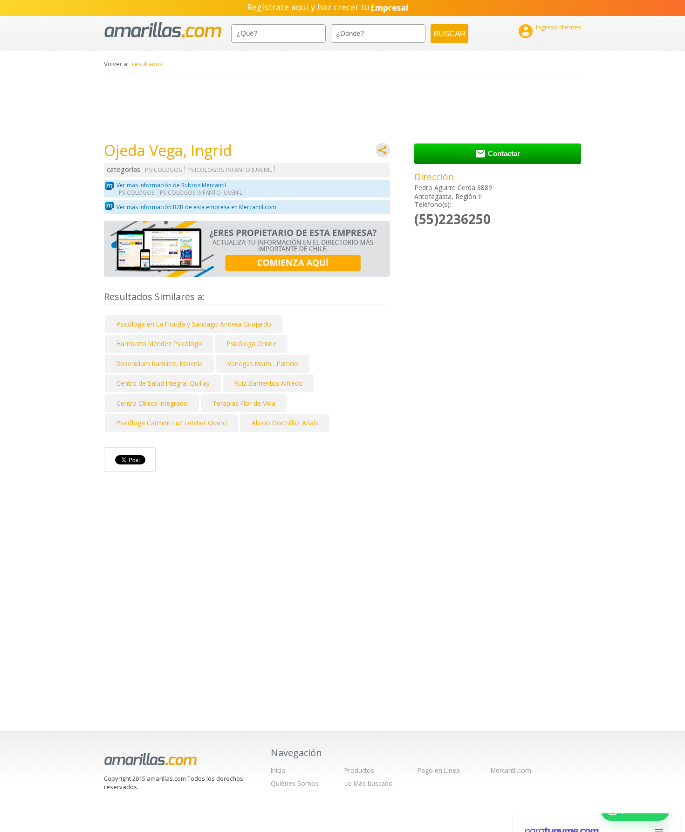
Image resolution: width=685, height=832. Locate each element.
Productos (359, 770)
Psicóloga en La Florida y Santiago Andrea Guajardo (193, 324)
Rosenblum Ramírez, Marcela (159, 363)
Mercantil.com (511, 770)
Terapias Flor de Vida (243, 403)
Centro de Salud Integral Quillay (163, 383)
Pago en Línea (439, 770)
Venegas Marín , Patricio (262, 363)
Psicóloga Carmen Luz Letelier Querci (171, 422)
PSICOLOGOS (163, 170)
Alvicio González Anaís (285, 422)
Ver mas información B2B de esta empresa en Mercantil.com (196, 207)
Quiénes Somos (295, 783)
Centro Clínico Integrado (152, 403)
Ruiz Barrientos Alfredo (268, 383)
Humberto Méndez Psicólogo (159, 343)
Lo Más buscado (368, 783)
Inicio (278, 770)
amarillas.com (163, 30)
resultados (147, 64)
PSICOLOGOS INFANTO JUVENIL (229, 170)
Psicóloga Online (251, 343)
